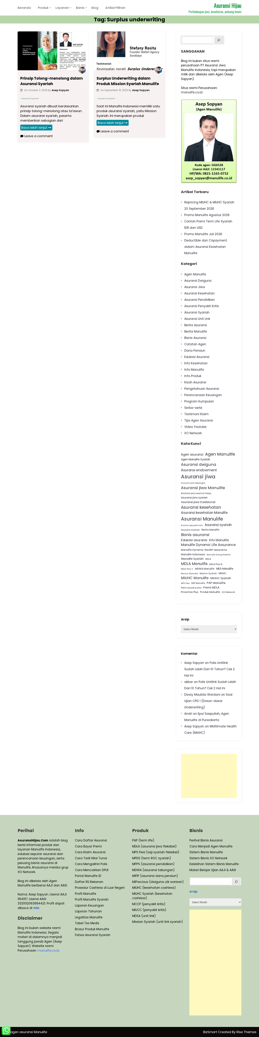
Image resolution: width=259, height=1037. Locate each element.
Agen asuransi (192, 454)
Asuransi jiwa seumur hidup (196, 493)
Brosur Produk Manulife (92, 929)
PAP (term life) (143, 840)
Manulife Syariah (192, 559)
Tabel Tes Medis (87, 923)
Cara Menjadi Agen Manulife (211, 846)
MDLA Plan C (187, 568)
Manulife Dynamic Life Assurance (208, 544)
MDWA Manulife (204, 568)
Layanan (62, 8)
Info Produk (192, 376)
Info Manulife (194, 369)
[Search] (218, 40)
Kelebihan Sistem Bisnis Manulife (214, 864)
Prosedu (81, 888)
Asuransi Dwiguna (197, 281)
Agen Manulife (195, 274)
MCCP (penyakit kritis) (148, 904)
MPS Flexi (185, 583)
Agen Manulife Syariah (195, 459)
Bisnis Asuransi (195, 338)
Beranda (24, 8)
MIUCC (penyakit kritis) (149, 910)
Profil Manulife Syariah (92, 899)
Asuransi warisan (190, 529)
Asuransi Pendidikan (199, 300)
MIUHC (222, 573)
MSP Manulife (198, 583)
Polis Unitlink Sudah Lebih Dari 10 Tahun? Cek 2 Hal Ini (209, 669)
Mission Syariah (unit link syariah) (157, 922)
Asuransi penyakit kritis (192, 525)
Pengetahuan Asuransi (201, 389)
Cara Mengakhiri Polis (91, 864)
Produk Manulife (210, 592)
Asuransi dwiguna (198, 464)
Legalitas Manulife (89, 917)
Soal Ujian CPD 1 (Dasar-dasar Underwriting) (208, 700)
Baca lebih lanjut (34, 127)
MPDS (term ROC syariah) (151, 858)
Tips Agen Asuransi (198, 420)
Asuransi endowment (199, 470)
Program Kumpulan (199, 401)
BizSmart (210, 1032)
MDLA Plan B (215, 564)
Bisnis (80, 8)
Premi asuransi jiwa (191, 587)
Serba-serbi (193, 408)
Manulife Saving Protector (219, 554)
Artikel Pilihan (115, 8)
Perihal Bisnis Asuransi (206, 840)
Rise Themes (246, 1032)
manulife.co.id (191, 92)
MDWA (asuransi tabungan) (153, 870)
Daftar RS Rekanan (89, 882)
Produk (43, 8)
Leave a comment (38, 136)
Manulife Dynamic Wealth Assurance (204, 550)
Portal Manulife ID (88, 876)
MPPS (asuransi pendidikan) (153, 864)
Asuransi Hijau (227, 5)
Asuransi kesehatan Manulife (204, 512)
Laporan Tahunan (88, 911)
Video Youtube (195, 427)
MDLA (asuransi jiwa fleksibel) (154, 846)
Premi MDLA (211, 587)
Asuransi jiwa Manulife (203, 488)
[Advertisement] (209, 776)
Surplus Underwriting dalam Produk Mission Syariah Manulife (128, 81)
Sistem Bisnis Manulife (206, 852)
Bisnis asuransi (195, 534)
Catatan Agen (195, 344)
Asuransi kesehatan (201, 507)
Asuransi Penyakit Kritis (201, 306)
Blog (94, 8)
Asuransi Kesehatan (199, 293)
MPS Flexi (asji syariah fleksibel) (155, 852)
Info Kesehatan (196, 363)
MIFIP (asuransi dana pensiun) (155, 876)
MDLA (208, 558)
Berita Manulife (195, 331)
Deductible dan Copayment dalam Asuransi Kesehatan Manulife (205, 246)
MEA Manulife (224, 568)
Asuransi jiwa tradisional (198, 502)
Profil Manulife (85, 894)
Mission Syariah (208, 573)
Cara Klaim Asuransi (90, 852)
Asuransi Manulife (202, 519)
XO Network (193, 433)
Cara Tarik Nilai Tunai (91, 858)
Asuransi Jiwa (194, 287)
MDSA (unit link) (144, 916)
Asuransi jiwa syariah (194, 497)
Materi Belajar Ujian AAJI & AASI (212, 870)
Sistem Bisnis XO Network (208, 858)
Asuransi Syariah (30, 98)
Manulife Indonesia (193, 554)
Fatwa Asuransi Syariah (92, 935)
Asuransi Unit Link (197, 319)
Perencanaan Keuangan (203, 395)
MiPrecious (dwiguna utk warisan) (158, 882)
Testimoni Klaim (196, 414)
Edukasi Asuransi (196, 357)
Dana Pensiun (194, 350)
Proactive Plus (189, 592)
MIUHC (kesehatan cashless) (154, 888)
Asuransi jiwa (198, 476)
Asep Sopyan (194, 663)
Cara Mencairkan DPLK (92, 870)
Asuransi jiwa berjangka (193, 483)
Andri (188, 714)
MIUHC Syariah (220, 578)
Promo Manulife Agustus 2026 (207, 215)
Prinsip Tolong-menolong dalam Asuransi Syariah (51, 81)
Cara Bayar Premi (88, 846)
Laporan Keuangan (89, 905)
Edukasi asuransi (194, 540)
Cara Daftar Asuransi (91, 840)
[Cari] (236, 881)
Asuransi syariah (218, 524)
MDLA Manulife (194, 563)
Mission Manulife (189, 573)
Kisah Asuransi (195, 382)
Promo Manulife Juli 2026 (203, 234)
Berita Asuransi (195, 325)
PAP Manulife (216, 583)
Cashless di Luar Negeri (106, 888)
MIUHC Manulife (195, 577)
